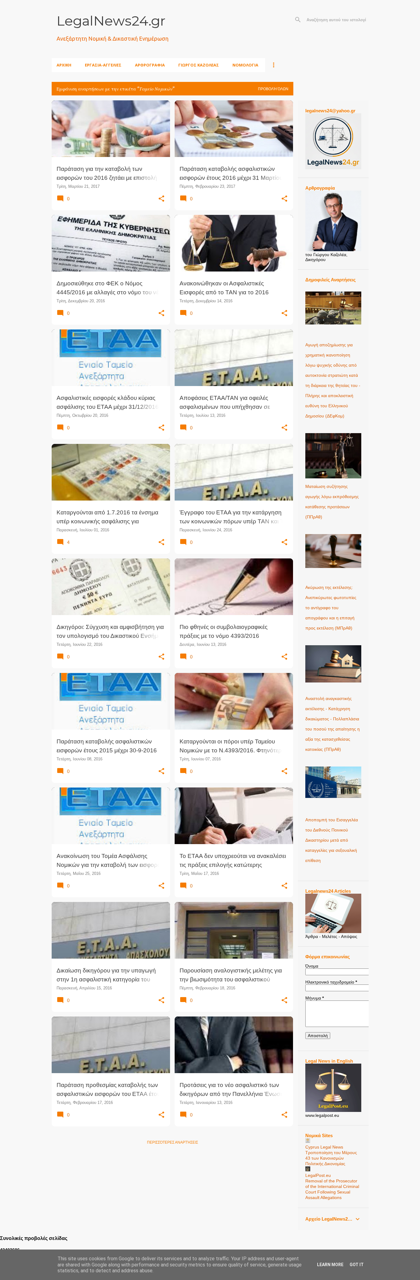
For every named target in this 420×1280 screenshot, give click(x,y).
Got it (357, 1264)
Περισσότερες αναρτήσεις (172, 1142)
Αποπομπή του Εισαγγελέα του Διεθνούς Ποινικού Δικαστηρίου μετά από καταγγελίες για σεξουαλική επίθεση (331, 840)
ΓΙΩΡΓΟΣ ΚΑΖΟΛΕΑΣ (198, 65)
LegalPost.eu (318, 1175)
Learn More (330, 1264)
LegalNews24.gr (111, 20)
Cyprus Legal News (324, 1147)
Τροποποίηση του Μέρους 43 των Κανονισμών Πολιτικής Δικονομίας (331, 1158)
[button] (161, 199)
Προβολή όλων (273, 89)
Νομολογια (245, 65)
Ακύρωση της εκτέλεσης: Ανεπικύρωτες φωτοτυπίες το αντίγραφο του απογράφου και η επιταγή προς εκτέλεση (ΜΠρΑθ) (330, 607)
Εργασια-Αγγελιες (103, 65)
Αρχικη (64, 65)
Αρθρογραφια (150, 65)
